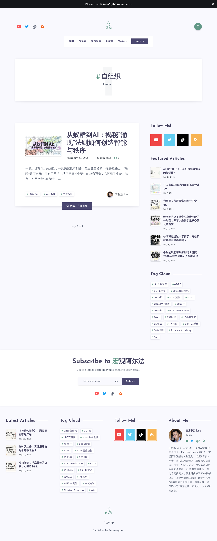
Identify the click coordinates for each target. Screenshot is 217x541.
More (121, 41)
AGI (156, 337)
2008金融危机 (181, 291)
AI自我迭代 (160, 284)
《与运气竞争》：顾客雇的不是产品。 (33, 433)
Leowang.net (116, 530)
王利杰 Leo (193, 430)
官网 (71, 41)
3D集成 (158, 324)
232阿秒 (171, 317)
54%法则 (159, 330)
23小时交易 (189, 317)
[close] (213, 4)
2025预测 (174, 297)
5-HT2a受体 (192, 324)
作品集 (82, 41)
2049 (157, 317)
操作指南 (96, 41)
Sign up (109, 522)
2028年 (158, 310)
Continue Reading (77, 206)
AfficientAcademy (181, 330)
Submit (130, 381)
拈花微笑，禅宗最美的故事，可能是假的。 (33, 465)
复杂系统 (68, 194)
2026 (190, 297)
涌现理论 (34, 194)
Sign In (140, 41)
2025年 (158, 297)
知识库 (109, 41)
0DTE (177, 284)
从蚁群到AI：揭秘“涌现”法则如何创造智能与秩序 (97, 143)
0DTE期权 (160, 291)
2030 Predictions (179, 310)
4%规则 (173, 324)
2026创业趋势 (162, 304)
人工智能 (51, 194)
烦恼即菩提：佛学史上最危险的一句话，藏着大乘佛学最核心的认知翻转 (181, 221)
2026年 (181, 304)
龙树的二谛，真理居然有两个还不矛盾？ (33, 449)
